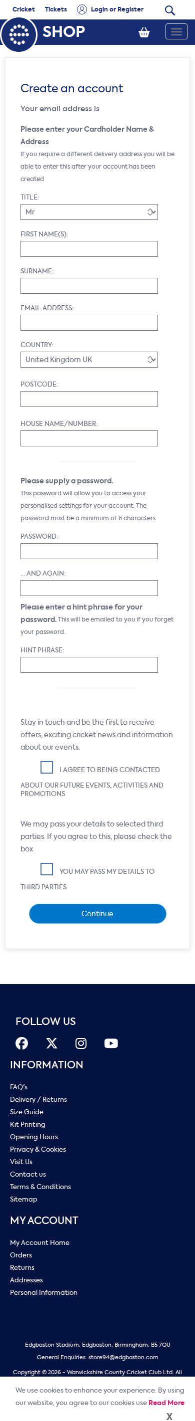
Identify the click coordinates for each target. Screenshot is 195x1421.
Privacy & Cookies (38, 1149)
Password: (39, 536)
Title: (29, 197)
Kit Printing (28, 1124)
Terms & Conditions (40, 1187)
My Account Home (40, 1242)
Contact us (28, 1174)
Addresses (26, 1280)
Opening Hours (34, 1137)
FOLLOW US (46, 1021)
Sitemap (24, 1199)
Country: (36, 345)
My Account (44, 1220)
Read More (166, 1403)
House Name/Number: (59, 423)
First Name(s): (44, 234)
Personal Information (44, 1292)
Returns (22, 1267)
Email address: (47, 308)
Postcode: (39, 384)
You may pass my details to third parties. (87, 879)
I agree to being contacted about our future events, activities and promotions (92, 782)
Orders (21, 1255)
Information (47, 1065)
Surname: (37, 271)
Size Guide (27, 1112)
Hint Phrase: (42, 650)
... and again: (43, 573)
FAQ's (19, 1087)
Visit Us (21, 1162)
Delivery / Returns (38, 1099)
